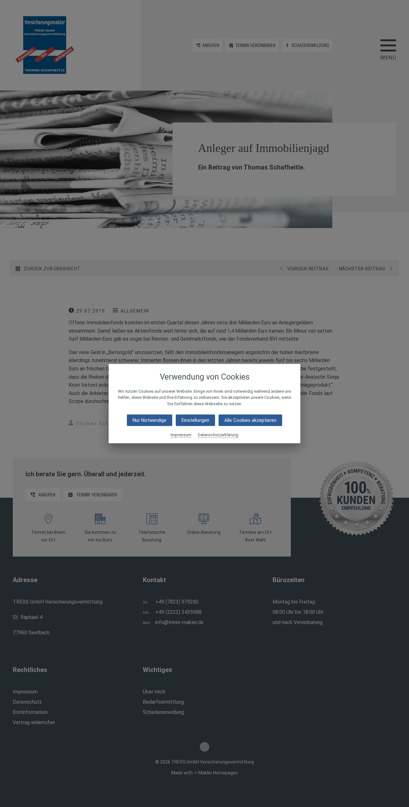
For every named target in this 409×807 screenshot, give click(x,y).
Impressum (181, 434)
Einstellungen (195, 420)
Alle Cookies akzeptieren (250, 420)
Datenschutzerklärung (218, 434)
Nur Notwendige (149, 420)
